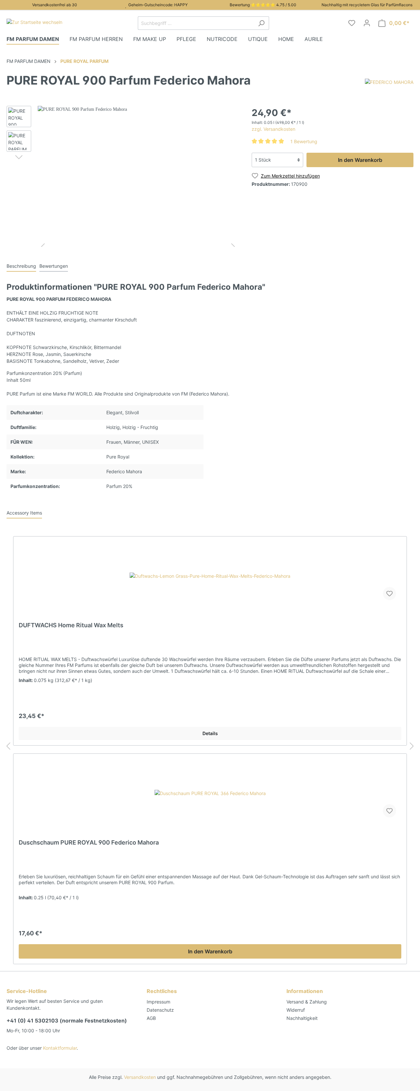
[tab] (21, 266)
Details (210, 733)
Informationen (304, 991)
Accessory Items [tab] (24, 513)
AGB (151, 1018)
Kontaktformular (60, 1048)
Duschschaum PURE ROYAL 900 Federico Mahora (89, 842)
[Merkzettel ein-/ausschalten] (389, 593)
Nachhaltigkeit (302, 1018)
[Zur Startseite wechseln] (34, 22)
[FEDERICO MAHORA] (389, 82)
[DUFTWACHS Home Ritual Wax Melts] (210, 575)
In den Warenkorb (360, 160)
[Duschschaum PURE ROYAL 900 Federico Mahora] (210, 793)
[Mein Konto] (366, 23)
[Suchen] (261, 23)
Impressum (158, 1001)
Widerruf (295, 1010)
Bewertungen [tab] (53, 266)
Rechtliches (162, 991)
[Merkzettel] (351, 23)
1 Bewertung (303, 141)
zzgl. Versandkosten (273, 129)
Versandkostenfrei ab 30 (53, 4)
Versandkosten (140, 1077)
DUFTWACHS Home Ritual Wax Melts (71, 625)
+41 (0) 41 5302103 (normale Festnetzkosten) (67, 1020)
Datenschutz (160, 1010)
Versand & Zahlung (306, 1001)
